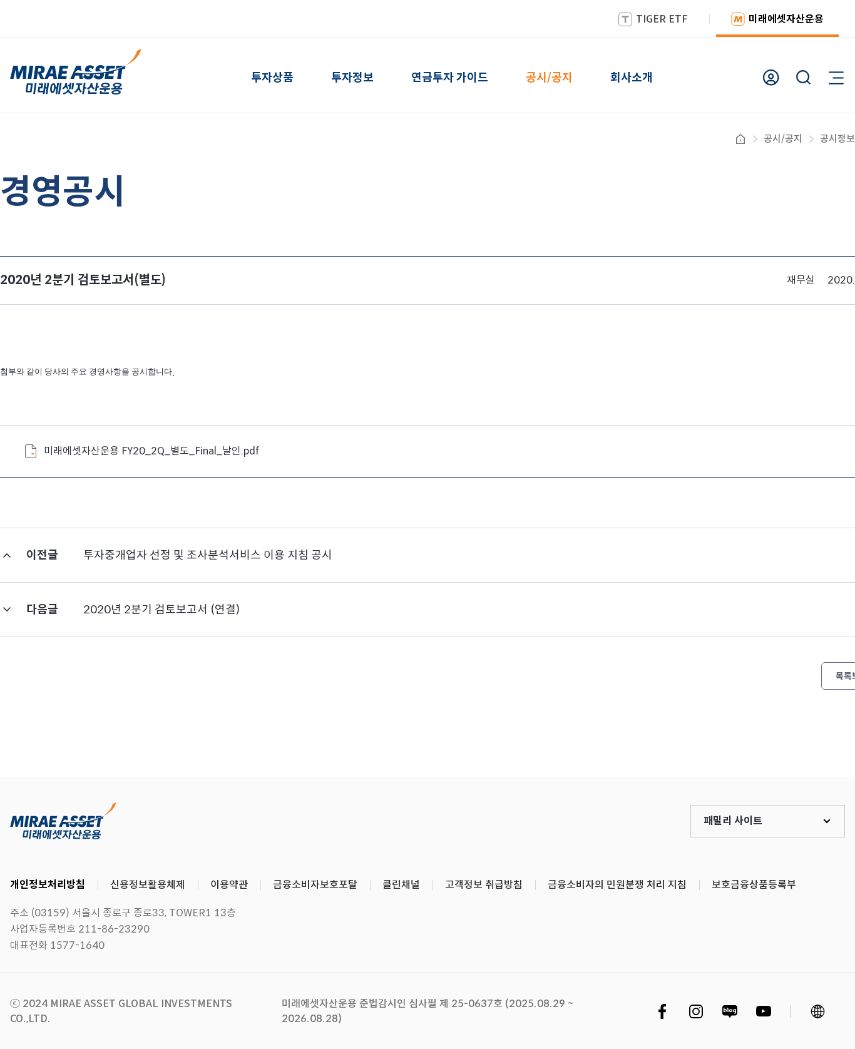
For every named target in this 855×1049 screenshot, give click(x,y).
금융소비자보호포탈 (315, 884)
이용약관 (229, 884)
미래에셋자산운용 (786, 19)
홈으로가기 (740, 139)
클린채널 (401, 884)
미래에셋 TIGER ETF (63, 821)
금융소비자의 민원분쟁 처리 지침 (617, 884)
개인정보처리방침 (47, 884)
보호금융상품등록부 (754, 884)
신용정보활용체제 (147, 884)
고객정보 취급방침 (484, 884)
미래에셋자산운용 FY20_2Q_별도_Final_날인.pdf (151, 451)
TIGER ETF (662, 19)
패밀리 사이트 (733, 820)
